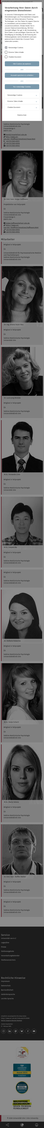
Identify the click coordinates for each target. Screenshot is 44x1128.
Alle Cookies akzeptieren (22, 64)
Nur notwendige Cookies (22, 87)
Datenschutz (21, 115)
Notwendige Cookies (15, 47)
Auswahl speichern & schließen (22, 75)
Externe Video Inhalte (16, 52)
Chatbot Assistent (14, 57)
